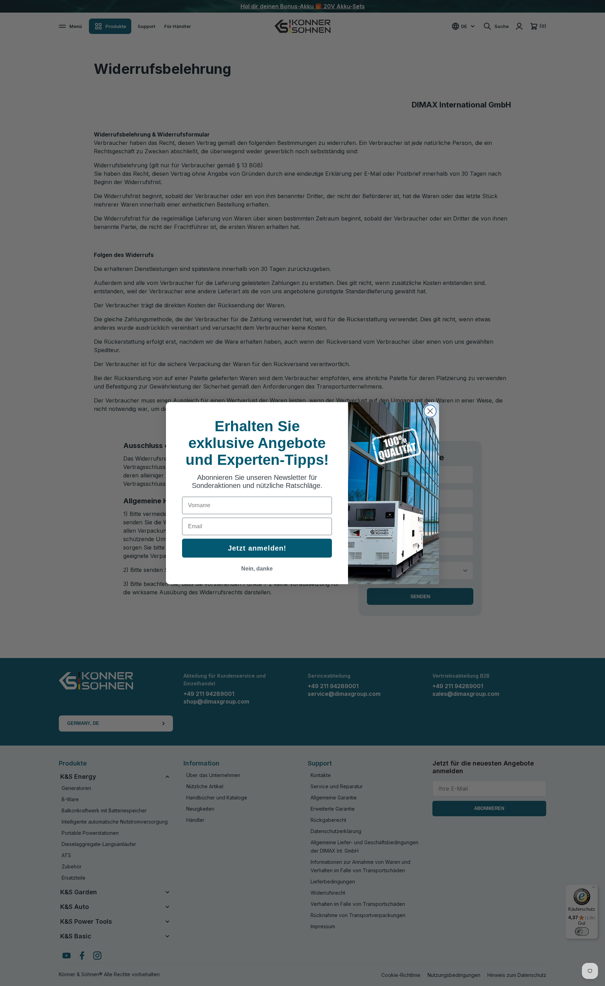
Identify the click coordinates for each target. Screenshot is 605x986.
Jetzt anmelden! (257, 548)
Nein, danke (257, 569)
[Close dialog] (430, 411)
